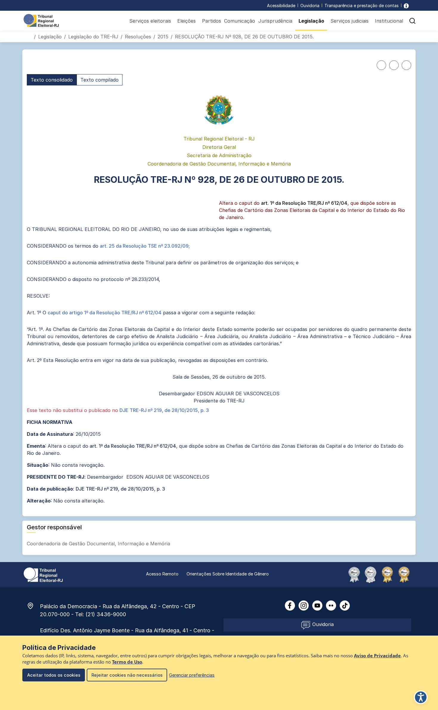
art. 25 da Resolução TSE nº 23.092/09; (145, 246)
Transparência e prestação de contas (361, 5)
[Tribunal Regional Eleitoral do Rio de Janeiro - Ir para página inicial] (41, 20)
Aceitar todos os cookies (53, 675)
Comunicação (239, 21)
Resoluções (138, 37)
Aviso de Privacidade (377, 655)
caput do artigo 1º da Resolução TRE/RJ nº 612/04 (104, 313)
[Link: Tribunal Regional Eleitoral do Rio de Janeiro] (43, 574)
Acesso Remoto (162, 573)
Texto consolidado (52, 80)
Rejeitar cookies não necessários (127, 675)
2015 (163, 37)
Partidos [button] (211, 21)
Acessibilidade (281, 5)
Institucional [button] (389, 21)
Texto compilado (99, 80)
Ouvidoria (309, 5)
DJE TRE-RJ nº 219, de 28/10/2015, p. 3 (164, 410)
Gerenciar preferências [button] (192, 675)
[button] (412, 21)
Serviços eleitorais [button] (150, 21)
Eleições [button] (186, 21)
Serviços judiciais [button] (349, 21)
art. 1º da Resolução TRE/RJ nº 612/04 (304, 203)
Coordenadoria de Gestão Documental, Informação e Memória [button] (99, 544)
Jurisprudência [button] (275, 21)
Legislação (50, 37)
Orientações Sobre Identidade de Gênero (228, 573)
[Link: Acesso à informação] (406, 5)
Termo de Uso (127, 662)
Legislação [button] (311, 21)
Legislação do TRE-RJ (93, 37)
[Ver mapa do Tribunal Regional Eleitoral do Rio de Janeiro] (33, 605)
